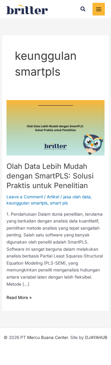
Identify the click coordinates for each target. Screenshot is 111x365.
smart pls (59, 202)
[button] (83, 9)
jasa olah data (77, 196)
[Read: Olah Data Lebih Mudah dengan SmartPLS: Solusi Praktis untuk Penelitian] (55, 127)
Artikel (53, 196)
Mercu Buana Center (47, 337)
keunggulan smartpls (26, 202)
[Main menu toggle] (98, 9)
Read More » (19, 297)
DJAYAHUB (96, 337)
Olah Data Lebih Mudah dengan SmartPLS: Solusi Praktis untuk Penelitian (50, 176)
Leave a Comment (24, 196)
